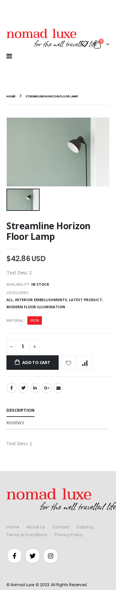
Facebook (11, 388)
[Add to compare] (84, 362)
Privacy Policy (68, 535)
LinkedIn (35, 388)
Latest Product (85, 299)
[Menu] (9, 56)
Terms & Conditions (26, 535)
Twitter (23, 388)
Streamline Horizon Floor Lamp (48, 231)
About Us (35, 527)
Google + (47, 388)
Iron (34, 320)
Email (58, 388)
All (9, 299)
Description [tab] (20, 410)
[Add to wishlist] (68, 362)
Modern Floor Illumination (35, 306)
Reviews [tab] (15, 423)
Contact (61, 527)
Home (12, 527)
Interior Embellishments (41, 299)
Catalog (84, 527)
